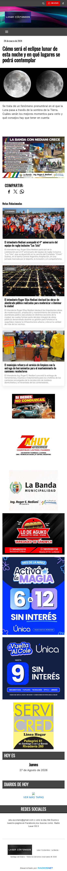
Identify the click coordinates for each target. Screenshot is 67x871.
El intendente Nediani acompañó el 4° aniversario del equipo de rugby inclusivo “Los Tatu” (31, 244)
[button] (43, 3)
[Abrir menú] (7, 32)
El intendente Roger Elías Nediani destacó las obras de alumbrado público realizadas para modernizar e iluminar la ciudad (33, 303)
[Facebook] (63, 3)
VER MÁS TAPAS (33, 797)
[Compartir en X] (15, 192)
